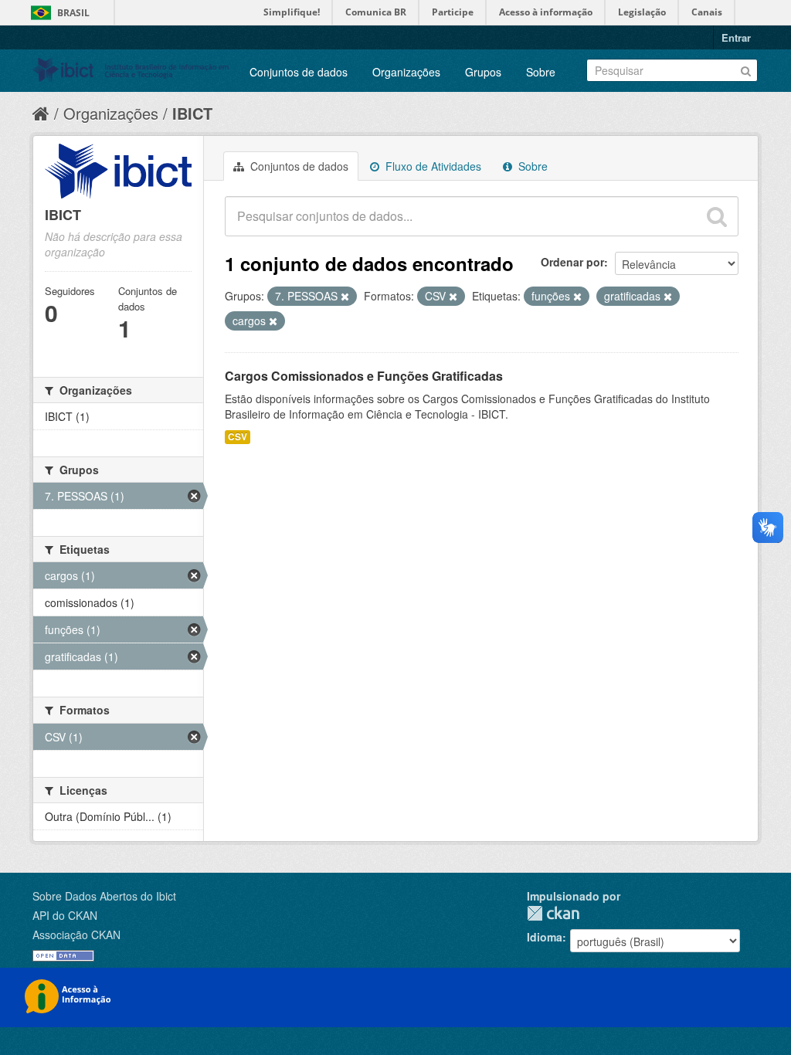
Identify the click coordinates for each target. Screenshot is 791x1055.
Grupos (483, 72)
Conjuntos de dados (299, 72)
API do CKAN (64, 915)
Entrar (736, 37)
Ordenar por (572, 262)
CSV (237, 436)
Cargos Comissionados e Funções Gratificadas (364, 376)
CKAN (553, 913)
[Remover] (345, 296)
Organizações (406, 72)
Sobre (540, 72)
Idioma (544, 937)
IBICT (192, 113)
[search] (717, 216)
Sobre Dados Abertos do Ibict (104, 896)
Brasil (73, 12)
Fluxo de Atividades (431, 166)
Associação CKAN (76, 934)
